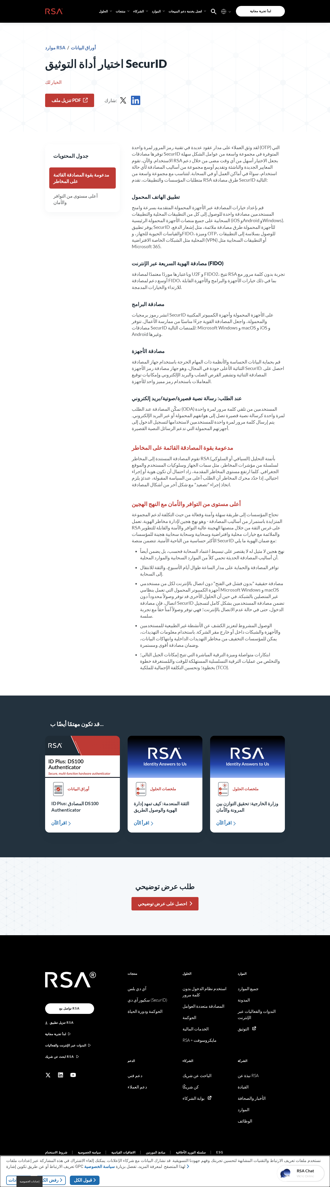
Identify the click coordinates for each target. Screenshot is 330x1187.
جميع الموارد (248, 989)
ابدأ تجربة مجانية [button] (260, 11)
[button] (214, 11)
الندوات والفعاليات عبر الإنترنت (257, 1014)
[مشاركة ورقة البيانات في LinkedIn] (135, 100)
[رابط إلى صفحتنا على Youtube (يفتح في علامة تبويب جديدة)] (73, 1075)
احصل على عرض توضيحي (162, 903)
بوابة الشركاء (193, 1098)
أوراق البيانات (83, 47)
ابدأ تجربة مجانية (55, 1034)
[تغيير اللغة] (223, 11)
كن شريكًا (191, 1087)
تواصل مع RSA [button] (69, 1008)
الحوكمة (189, 1017)
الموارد (242, 973)
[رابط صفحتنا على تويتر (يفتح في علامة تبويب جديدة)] (48, 1075)
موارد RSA (55, 47)
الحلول (187, 973)
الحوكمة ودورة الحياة (145, 1011)
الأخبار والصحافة (252, 1098)
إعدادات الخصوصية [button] (29, 1181)
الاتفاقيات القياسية (123, 1152)
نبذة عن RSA (248, 1075)
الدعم (131, 1060)
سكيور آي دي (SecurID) (147, 1000)
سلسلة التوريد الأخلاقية (191, 1152)
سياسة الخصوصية (89, 1152)
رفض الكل (49, 1180)
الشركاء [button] (138, 11)
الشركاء (188, 1060)
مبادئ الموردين (155, 1152)
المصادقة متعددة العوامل (203, 1006)
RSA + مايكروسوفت (200, 1040)
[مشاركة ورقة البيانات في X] (123, 100)
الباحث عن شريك (197, 1075)
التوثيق (243, 1029)
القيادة (243, 1087)
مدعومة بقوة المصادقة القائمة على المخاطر (81, 178)
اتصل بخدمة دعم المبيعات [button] (185, 11)
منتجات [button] (120, 11)
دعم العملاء (137, 1087)
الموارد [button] (156, 11)
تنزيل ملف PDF (66, 100)
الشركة (242, 1060)
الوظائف (245, 1121)
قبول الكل (83, 1180)
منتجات (132, 973)
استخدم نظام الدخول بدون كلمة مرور (204, 992)
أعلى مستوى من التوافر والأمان (75, 199)
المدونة (244, 1000)
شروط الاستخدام (56, 1152)
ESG (220, 1152)
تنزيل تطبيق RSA (62, 1022)
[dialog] (165, 1171)
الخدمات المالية (196, 1029)
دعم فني (135, 1075)
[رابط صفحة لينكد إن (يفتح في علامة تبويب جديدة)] (60, 1075)
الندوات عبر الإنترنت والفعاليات (65, 1045)
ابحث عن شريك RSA (59, 1056)
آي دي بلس (137, 989)
